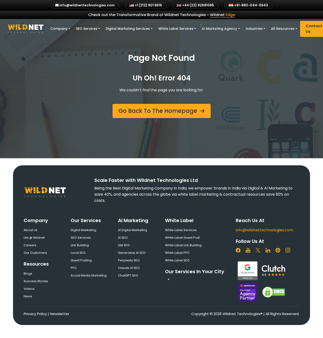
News (28, 296)
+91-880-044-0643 (250, 5)
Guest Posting (81, 260)
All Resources (282, 28)
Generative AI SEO (132, 252)
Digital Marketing (83, 230)
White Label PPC (177, 252)
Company (58, 28)
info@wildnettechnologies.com (264, 230)
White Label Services (175, 28)
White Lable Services (181, 230)
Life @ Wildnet (34, 237)
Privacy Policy (35, 313)
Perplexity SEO (129, 260)
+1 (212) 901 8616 (148, 5)
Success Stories (36, 281)
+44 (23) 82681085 (197, 5)
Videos (29, 288)
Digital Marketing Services (128, 28)
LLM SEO (124, 245)
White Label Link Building (183, 245)
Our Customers (35, 252)
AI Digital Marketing (132, 230)
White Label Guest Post (182, 237)
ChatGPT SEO (128, 275)
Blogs (28, 273)
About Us (30, 230)
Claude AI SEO (129, 268)
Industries (254, 28)
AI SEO (123, 237)
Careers (30, 245)
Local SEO (78, 252)
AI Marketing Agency (219, 28)
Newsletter (59, 313)
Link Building (80, 245)
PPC (74, 268)
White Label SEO (177, 260)
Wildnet (222, 15)
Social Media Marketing (89, 275)
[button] (162, 111)
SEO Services (86, 28)
